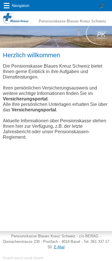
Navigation (20, 5)
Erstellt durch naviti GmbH (23, 258)
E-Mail (59, 247)
